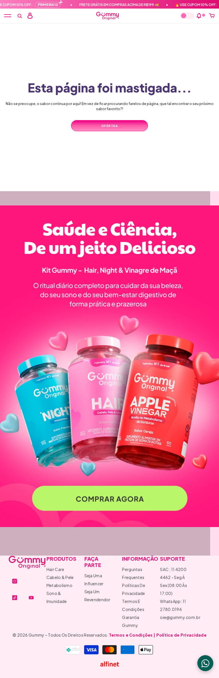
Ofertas (109, 126)
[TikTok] (15, 598)
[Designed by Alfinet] (109, 664)
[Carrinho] (212, 16)
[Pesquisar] (19, 16)
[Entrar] (30, 16)
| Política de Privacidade (179, 634)
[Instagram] (15, 581)
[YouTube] (31, 598)
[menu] (7, 15)
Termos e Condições (131, 634)
